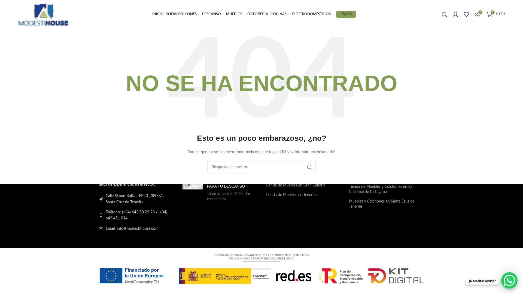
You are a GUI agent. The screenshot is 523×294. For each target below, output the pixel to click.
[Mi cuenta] (455, 14)
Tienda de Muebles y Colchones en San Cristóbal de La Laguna (382, 189)
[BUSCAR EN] (309, 167)
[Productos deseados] (466, 14)
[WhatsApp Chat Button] (509, 280)
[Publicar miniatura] (193, 187)
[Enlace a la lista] (136, 215)
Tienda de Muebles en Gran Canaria (295, 185)
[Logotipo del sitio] (43, 14)
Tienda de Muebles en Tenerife (291, 195)
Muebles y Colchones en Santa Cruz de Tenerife (381, 204)
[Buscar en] (444, 14)
